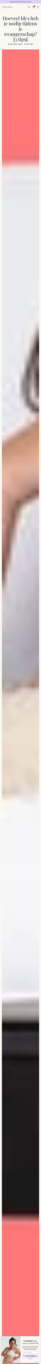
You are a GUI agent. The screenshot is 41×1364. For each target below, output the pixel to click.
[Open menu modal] (38, 7)
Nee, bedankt (30, 1358)
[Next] (35, 2)
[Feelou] (7, 7)
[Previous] (6, 2)
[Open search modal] (29, 7)
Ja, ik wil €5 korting (30, 1356)
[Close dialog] (39, 1337)
